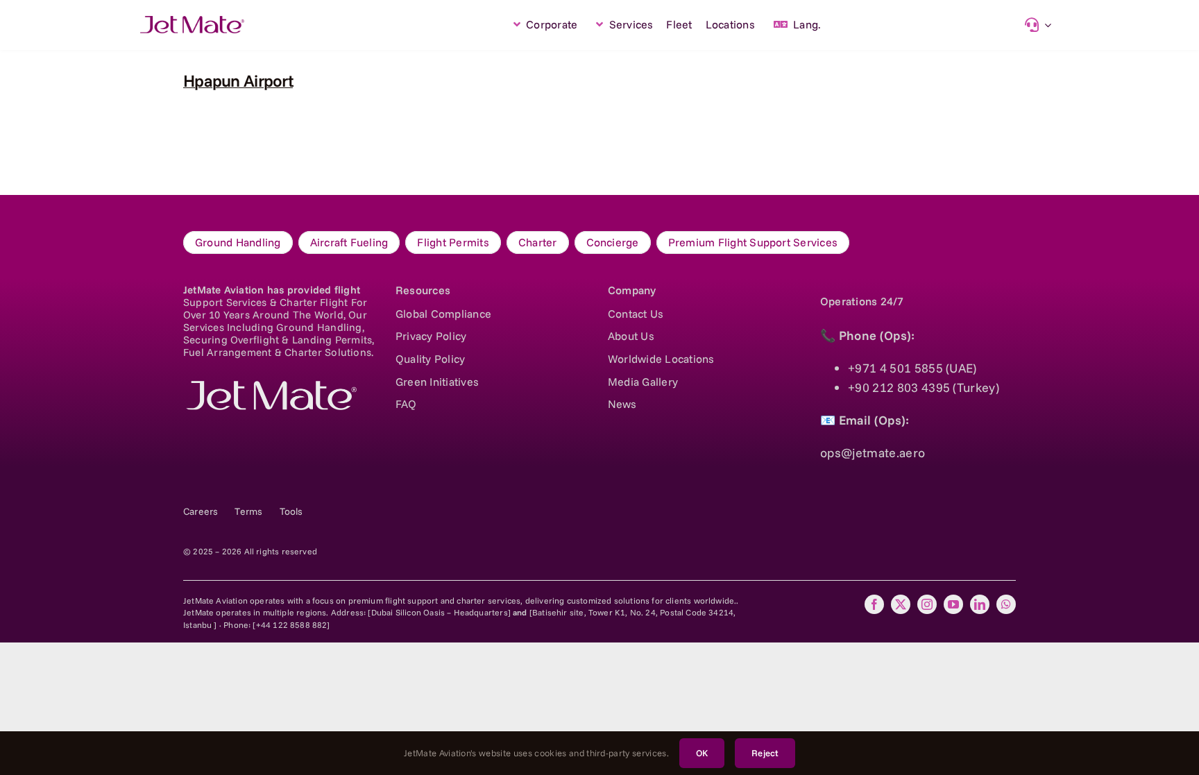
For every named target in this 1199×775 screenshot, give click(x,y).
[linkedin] (979, 604)
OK (702, 752)
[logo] (270, 387)
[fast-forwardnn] (192, 22)
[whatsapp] (1006, 604)
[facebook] (874, 604)
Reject (765, 752)
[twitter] (900, 604)
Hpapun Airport (238, 80)
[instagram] (927, 604)
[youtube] (953, 604)
